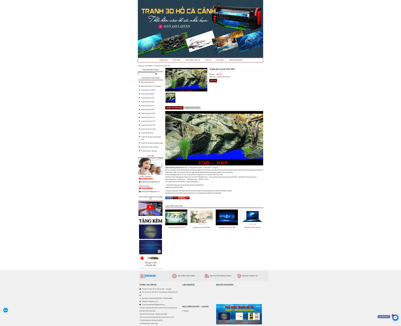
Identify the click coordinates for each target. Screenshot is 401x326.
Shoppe (186, 311)
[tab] (174, 107)
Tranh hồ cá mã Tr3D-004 (201, 227)
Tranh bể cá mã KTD (147, 94)
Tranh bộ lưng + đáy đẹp (149, 151)
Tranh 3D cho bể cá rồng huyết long (151, 138)
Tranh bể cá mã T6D (147, 102)
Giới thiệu (176, 60)
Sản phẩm (149, 66)
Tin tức (208, 60)
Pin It (187, 197)
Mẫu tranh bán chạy (147, 82)
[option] (170, 97)
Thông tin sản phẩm (174, 108)
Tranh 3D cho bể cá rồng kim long (152, 143)
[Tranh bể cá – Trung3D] (200, 29)
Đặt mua (213, 81)
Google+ (181, 197)
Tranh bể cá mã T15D (148, 125)
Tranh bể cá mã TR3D (148, 90)
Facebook (169, 197)
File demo (220, 60)
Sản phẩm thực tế (193, 60)
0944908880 (147, 188)
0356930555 (147, 179)
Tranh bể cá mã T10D (148, 113)
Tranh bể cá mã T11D (148, 117)
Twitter (175, 197)
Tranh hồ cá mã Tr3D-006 (226, 227)
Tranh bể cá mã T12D (148, 121)
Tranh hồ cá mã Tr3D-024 (252, 227)
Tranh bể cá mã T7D (147, 106)
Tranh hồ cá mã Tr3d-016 (176, 227)
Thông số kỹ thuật (192, 108)
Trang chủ (163, 60)
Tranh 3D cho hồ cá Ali (148, 129)
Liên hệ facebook (236, 60)
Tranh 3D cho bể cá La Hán (149, 147)
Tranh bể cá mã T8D (147, 109)
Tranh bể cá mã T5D (223, 77)
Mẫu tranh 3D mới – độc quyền (151, 86)
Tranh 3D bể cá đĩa (147, 133)
